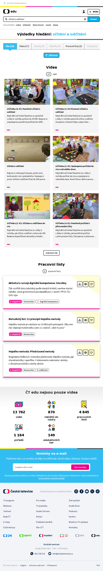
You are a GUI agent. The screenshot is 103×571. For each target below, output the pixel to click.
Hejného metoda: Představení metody (31, 351)
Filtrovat (53, 55)
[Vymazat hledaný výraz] (85, 19)
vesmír (48, 25)
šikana (55, 25)
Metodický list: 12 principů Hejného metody (34, 319)
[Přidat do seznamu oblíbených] (46, 82)
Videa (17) (24, 46)
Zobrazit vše (51, 252)
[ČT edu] (9, 12)
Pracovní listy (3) (74, 46)
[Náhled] (85, 284)
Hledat (93, 19)
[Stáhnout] (79, 284)
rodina (18, 25)
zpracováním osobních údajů (51, 478)
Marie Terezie (38, 25)
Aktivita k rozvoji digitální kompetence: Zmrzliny (37, 283)
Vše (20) (10, 46)
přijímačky (27, 25)
